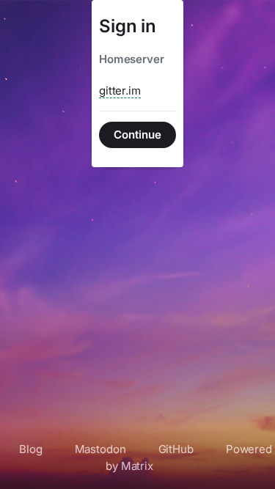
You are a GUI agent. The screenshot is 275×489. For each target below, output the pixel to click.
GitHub (176, 449)
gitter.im (120, 91)
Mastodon (100, 449)
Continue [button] (137, 134)
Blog (30, 449)
